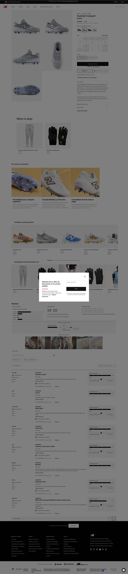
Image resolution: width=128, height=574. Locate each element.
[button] (124, 570)
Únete (76, 289)
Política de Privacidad (80, 293)
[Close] (85, 277)
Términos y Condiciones (73, 294)
